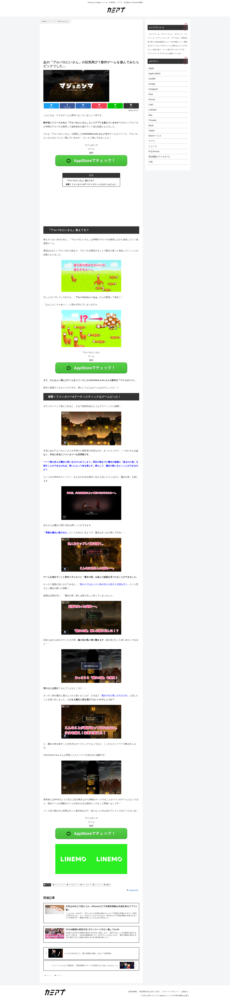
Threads (152, 120)
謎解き (108, 885)
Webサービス (154, 136)
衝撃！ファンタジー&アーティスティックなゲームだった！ (91, 184)
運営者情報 (132, 992)
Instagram (153, 89)
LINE (150, 104)
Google (151, 84)
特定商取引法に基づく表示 (149, 992)
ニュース (152, 146)
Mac (150, 115)
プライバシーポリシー (170, 992)
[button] (131, 105)
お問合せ (184, 992)
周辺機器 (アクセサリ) (159, 156)
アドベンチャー (60, 885)
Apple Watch (154, 73)
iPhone (151, 99)
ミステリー (98, 885)
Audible (152, 78)
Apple (151, 68)
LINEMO (152, 110)
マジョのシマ (86, 885)
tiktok (150, 125)
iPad (150, 94)
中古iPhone (153, 151)
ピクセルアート (74, 885)
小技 (150, 162)
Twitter (151, 130)
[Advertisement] (91, 41)
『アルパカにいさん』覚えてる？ (80, 180)
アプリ (48, 885)
